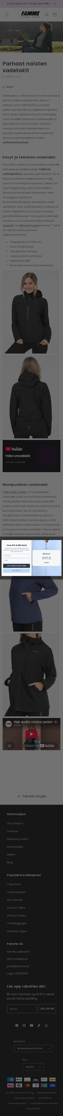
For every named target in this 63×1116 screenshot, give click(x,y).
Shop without (16, 571)
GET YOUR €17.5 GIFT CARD (16, 566)
